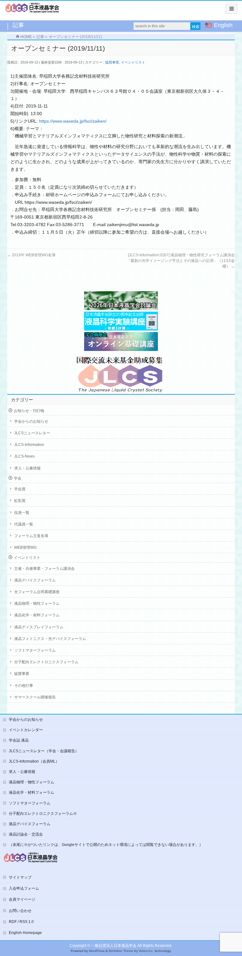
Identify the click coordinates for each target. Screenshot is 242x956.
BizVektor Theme (121, 951)
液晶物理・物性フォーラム (37, 603)
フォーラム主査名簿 (31, 536)
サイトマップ (20, 877)
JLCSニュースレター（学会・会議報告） (44, 751)
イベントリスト (133, 62)
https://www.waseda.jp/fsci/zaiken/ (73, 121)
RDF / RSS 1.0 (21, 922)
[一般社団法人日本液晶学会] (32, 10)
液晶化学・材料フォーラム (37, 615)
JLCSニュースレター (32, 433)
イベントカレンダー (26, 730)
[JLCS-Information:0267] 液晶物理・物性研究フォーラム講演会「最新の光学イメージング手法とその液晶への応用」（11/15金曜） (181, 261)
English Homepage (25, 933)
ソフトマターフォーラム (35, 650)
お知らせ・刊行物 (29, 411)
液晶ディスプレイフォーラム (38, 627)
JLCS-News (24, 456)
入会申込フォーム (24, 888)
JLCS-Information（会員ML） (34, 761)
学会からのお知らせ (31, 421)
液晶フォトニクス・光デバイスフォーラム (50, 638)
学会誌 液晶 (19, 740)
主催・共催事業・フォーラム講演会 (44, 568)
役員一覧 (21, 512)
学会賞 (20, 489)
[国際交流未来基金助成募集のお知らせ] (121, 372)
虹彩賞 (20, 500)
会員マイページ (22, 899)
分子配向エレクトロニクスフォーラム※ (43, 813)
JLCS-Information (29, 444)
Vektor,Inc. (146, 951)
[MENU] (231, 9)
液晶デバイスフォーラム (35, 580)
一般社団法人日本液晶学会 (113, 945)
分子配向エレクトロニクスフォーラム (46, 662)
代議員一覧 (23, 524)
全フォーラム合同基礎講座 (37, 592)
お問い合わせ (20, 911)
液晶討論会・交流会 (26, 834)
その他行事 (23, 685)
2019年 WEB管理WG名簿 (31, 255)
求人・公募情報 (27, 468)
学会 (17, 478)
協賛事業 (112, 62)
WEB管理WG (25, 547)
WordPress (97, 951)
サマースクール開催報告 (35, 697)
